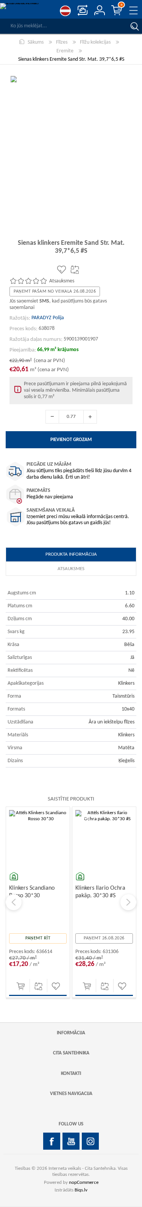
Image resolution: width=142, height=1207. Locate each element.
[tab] (71, 554)
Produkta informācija (71, 554)
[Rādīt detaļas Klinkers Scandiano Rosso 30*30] (38, 839)
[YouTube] (71, 1141)
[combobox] (63, 26)
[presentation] (14, 902)
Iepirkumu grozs (121, 4)
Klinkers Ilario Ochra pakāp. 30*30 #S (100, 891)
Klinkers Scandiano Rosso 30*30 (32, 891)
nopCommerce (83, 1182)
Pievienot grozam (21, 986)
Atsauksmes (71, 568)
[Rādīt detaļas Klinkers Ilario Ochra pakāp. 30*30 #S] (104, 839)
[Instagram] (90, 1141)
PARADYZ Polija (47, 318)
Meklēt (134, 26)
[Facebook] (51, 1141)
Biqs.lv (81, 1190)
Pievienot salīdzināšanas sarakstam (38, 986)
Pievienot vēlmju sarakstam (56, 986)
